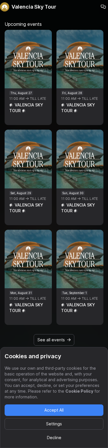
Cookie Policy (79, 391)
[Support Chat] (103, 6)
